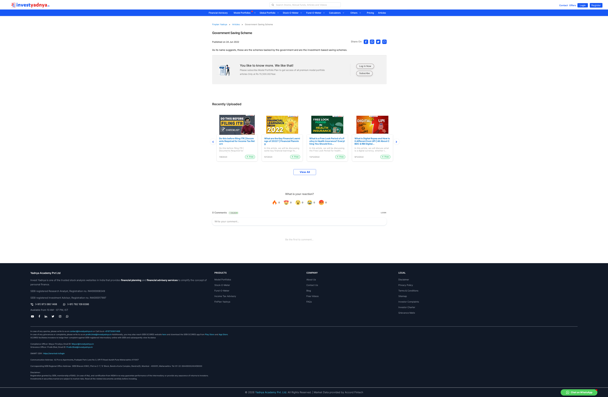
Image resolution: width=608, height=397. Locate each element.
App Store (223, 334)
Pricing (370, 12)
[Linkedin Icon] (46, 316)
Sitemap (402, 296)
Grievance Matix (406, 312)
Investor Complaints (408, 301)
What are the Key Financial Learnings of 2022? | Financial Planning (282, 141)
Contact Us (312, 285)
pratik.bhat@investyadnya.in (99, 334)
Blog (308, 290)
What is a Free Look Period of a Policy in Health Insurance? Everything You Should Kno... (327, 141)
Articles (382, 12)
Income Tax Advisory (225, 296)
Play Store (209, 334)
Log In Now (365, 66)
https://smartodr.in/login (54, 353)
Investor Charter (406, 307)
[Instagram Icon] (60, 316)
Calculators (336, 12)
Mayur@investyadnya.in (83, 344)
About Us (311, 279)
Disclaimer (403, 279)
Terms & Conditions (408, 290)
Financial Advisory (218, 12)
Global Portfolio (268, 12)
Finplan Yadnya (219, 24)
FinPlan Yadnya (222, 301)
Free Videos (312, 296)
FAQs (309, 301)
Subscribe (364, 73)
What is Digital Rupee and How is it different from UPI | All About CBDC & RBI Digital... (372, 141)
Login (583, 5)
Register (596, 5)
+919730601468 (112, 331)
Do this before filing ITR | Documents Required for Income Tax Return (237, 141)
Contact (563, 5)
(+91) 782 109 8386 (78, 304)
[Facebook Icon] (39, 316)
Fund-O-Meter (314, 12)
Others (354, 12)
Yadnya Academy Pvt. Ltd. (271, 392)
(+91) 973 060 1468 (46, 304)
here (164, 334)
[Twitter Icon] (53, 316)
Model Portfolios (242, 12)
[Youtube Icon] (32, 316)
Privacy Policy (405, 285)
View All (305, 172)
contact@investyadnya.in (81, 331)
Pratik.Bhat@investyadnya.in (79, 347)
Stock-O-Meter (291, 12)
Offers (572, 5)
